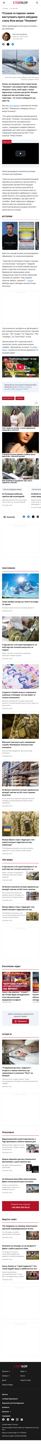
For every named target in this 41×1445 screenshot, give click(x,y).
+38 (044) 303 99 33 (20, 1207)
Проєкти (5, 1371)
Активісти (5, 1407)
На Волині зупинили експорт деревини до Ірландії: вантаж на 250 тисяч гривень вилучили (20, 792)
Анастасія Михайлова (20, 34)
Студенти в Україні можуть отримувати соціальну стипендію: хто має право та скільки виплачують (19, 695)
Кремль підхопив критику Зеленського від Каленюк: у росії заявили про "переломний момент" (19, 1162)
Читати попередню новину (12, 489)
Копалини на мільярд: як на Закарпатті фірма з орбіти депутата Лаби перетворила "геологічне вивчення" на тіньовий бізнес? (19, 1250)
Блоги (22, 1376)
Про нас (5, 1394)
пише (29, 280)
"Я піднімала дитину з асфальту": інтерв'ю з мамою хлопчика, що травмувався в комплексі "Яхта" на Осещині (17, 1072)
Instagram (18, 389)
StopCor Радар (7, 1385)
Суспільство (14, 8)
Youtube (6, 389)
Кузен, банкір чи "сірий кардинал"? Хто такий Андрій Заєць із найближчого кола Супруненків (20, 1269)
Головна (5, 8)
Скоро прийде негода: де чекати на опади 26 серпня (20, 603)
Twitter (12, 389)
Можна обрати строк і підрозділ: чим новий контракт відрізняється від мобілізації (18, 842)
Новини (5, 1376)
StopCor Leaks (9, 1219)
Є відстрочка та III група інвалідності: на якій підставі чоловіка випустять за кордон (19, 647)
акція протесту (8, 398)
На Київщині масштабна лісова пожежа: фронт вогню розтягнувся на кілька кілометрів (19, 1182)
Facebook (28, 387)
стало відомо (13, 105)
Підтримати (22, 1021)
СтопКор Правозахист (10, 1399)
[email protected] (20, 1436)
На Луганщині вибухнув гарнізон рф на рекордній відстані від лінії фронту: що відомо (13, 498)
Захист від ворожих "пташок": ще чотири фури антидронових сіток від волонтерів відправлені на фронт (16, 996)
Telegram (21, 387)
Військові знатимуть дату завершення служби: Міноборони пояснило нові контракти (18, 745)
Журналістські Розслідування (13, 1403)
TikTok (25, 389)
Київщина (20, 398)
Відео (22, 1371)
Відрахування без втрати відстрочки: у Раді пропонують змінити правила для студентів (19, 1142)
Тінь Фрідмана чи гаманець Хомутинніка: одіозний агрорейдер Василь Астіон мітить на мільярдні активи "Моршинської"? (20, 1230)
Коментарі (11, 517)
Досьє (4, 1380)
